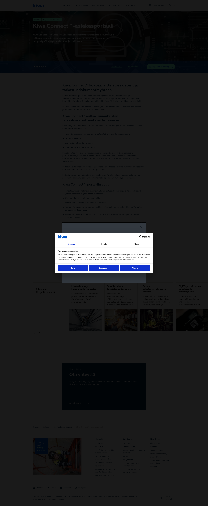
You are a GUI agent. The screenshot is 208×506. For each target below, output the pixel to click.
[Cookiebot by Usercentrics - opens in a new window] (140, 236)
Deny (73, 268)
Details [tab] (104, 244)
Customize (103, 268)
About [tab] (136, 244)
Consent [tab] (71, 244)
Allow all (135, 268)
